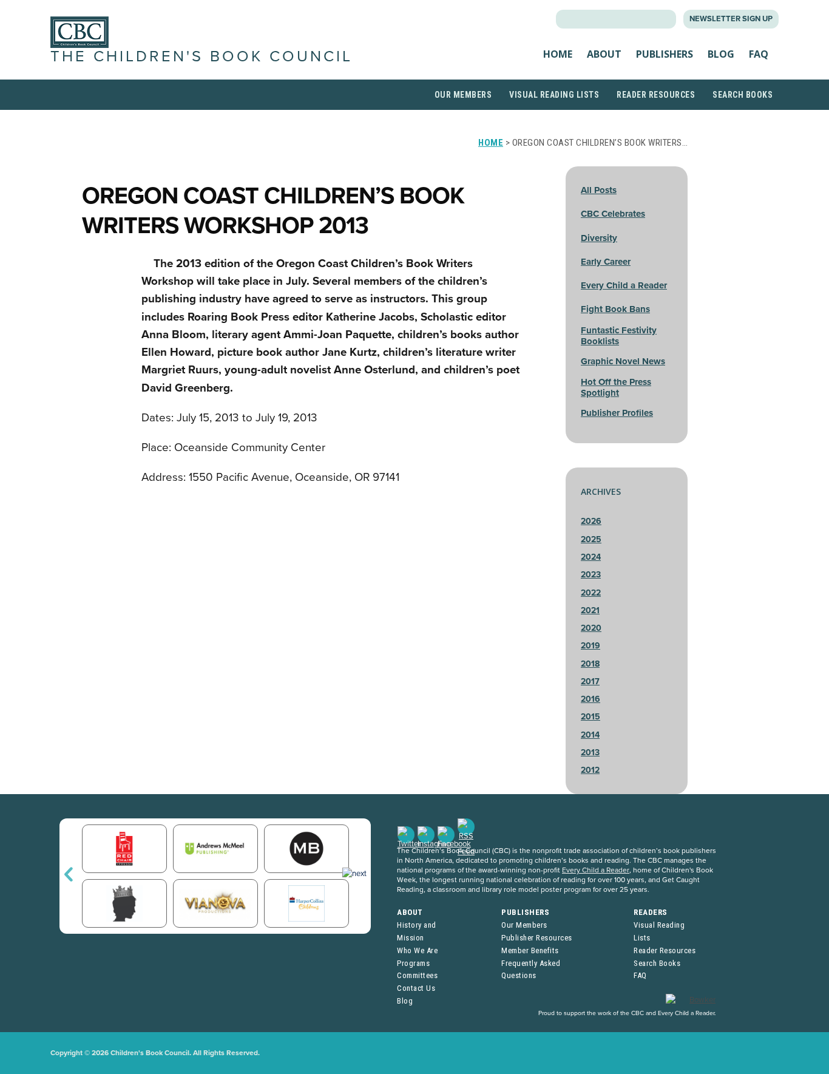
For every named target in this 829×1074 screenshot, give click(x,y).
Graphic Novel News (623, 361)
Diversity (599, 238)
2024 (591, 557)
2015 (590, 717)
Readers (651, 912)
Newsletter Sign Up (731, 19)
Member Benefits (530, 950)
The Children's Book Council (201, 56)
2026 (591, 521)
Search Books (742, 95)
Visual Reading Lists (554, 95)
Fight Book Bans (615, 309)
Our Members (463, 95)
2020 (591, 628)
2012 (590, 770)
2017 (590, 681)
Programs (413, 963)
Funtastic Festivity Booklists (619, 336)
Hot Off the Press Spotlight (616, 387)
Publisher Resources (536, 937)
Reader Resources (656, 95)
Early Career (606, 261)
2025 (591, 539)
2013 (590, 752)
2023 (591, 574)
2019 (590, 646)
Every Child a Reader (624, 285)
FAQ (758, 54)
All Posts (599, 190)
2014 (590, 735)
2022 (591, 593)
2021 (590, 610)
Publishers (664, 54)
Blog (721, 54)
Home (557, 54)
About (604, 54)
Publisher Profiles (617, 412)
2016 (590, 699)
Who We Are (417, 950)
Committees (417, 975)
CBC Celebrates (613, 213)
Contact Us (416, 988)
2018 (590, 664)
